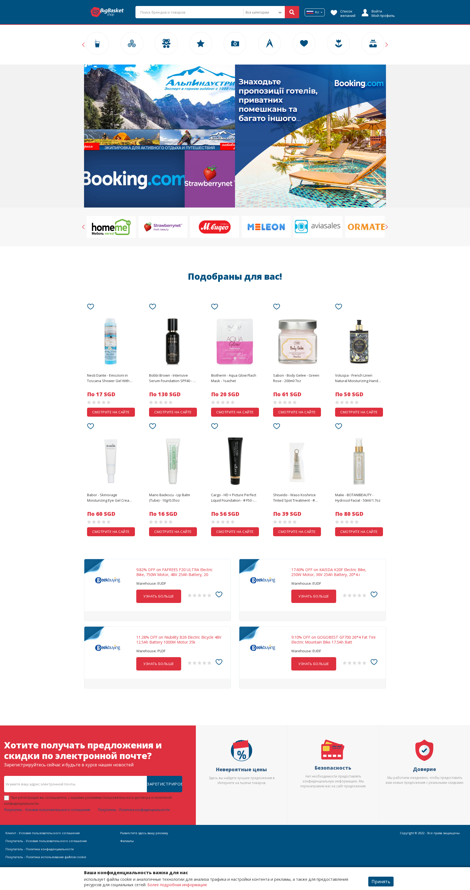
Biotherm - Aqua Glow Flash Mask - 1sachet (233, 378)
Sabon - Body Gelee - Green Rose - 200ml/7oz (296, 378)
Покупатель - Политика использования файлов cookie (45, 857)
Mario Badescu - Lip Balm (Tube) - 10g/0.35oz (169, 497)
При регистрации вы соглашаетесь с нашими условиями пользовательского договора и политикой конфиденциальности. (88, 800)
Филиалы (127, 841)
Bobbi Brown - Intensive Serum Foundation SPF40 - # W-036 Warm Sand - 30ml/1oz (173, 378)
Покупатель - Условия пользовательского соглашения (47, 809)
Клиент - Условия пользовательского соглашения (42, 833)
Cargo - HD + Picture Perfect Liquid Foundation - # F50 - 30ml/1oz (233, 497)
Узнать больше (158, 596)
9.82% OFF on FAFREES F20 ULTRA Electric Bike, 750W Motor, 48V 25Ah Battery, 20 (174, 572)
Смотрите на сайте (111, 412)
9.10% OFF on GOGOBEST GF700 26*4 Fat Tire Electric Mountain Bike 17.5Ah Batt (333, 640)
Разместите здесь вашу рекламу (144, 833)
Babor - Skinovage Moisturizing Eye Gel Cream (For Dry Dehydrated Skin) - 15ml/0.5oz (109, 497)
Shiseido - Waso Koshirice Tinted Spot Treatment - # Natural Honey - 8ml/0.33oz (295, 497)
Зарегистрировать (164, 784)
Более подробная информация (177, 884)
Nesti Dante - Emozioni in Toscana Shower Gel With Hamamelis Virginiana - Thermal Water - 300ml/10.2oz (108, 378)
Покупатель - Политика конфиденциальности (134, 809)
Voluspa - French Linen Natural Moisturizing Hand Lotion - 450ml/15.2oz (356, 378)
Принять (381, 882)
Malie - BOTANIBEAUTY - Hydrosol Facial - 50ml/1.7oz (358, 497)
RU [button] (317, 12)
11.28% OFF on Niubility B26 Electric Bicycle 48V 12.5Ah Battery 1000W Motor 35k (178, 640)
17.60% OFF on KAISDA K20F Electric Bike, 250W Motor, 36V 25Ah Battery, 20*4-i (328, 572)
